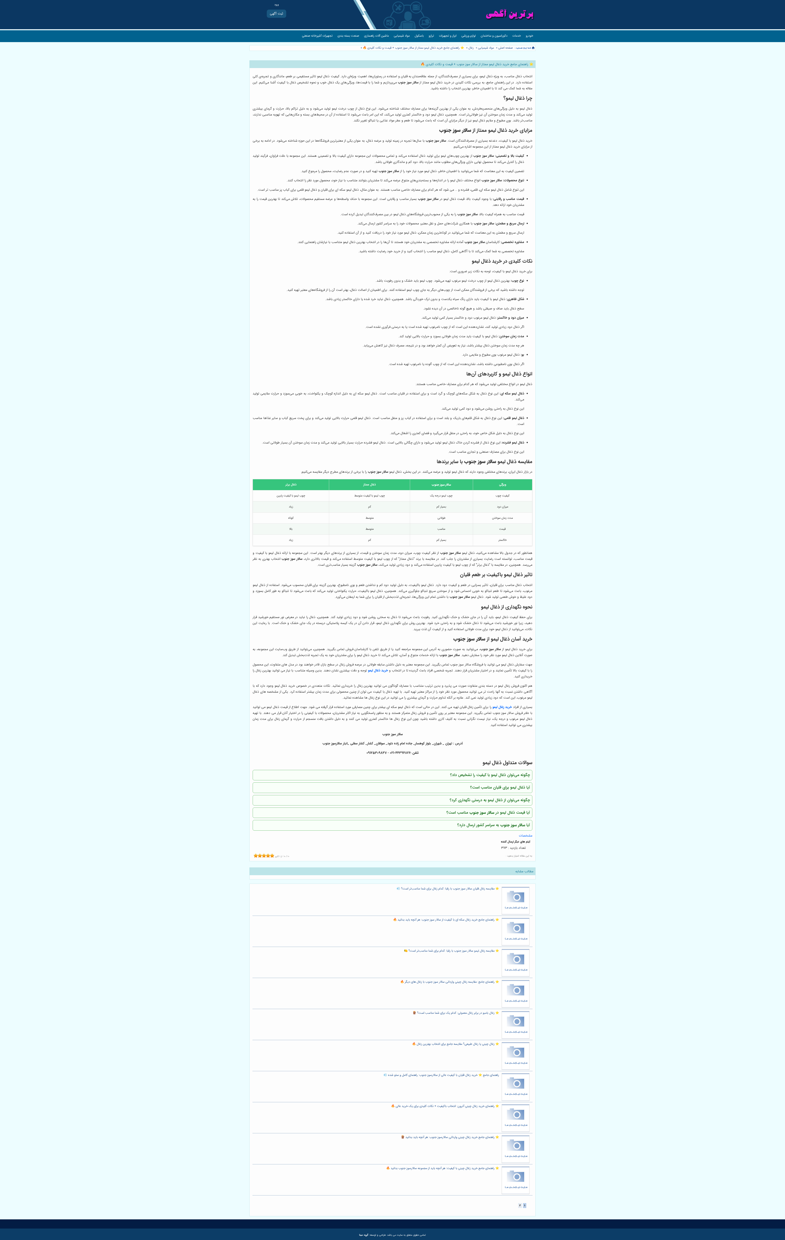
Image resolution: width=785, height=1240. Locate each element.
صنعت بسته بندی (348, 36)
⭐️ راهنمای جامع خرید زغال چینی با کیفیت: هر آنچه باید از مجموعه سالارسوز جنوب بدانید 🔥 (442, 1168)
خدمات (516, 36)
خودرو (529, 36)
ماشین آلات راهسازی (376, 36)
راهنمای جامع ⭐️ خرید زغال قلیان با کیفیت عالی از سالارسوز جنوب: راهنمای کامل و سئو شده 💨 (441, 1075)
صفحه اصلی (505, 48)
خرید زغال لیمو (502, 707)
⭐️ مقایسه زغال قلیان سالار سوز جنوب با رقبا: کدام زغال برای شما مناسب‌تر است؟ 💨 (448, 888)
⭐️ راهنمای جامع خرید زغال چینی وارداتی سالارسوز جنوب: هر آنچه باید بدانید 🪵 (450, 1137)
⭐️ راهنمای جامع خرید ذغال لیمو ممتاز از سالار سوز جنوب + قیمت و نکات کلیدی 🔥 (413, 48)
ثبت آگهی (276, 13)
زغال (471, 48)
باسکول (419, 36)
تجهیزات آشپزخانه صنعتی (317, 36)
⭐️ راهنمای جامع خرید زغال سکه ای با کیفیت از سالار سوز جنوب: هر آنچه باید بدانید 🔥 (446, 919)
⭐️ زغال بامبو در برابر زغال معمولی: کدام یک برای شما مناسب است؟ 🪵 (456, 1013)
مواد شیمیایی (402, 36)
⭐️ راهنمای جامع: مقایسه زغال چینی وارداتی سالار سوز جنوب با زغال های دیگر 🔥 (449, 982)
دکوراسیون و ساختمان (494, 36)
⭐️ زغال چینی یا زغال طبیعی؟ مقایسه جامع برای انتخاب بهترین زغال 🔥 (455, 1044)
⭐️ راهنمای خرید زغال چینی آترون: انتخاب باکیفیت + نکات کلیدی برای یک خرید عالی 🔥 (445, 1106)
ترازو (431, 36)
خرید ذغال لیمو (378, 670)
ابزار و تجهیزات (447, 36)
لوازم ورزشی (468, 36)
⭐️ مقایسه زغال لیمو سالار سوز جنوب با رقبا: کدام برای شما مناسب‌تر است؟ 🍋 (451, 951)
